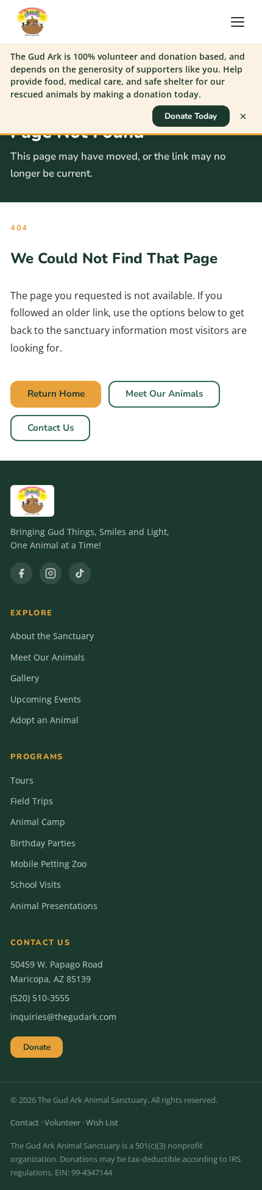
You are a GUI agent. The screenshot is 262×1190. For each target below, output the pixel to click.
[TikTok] (80, 573)
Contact (24, 1122)
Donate (37, 1047)
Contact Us (50, 428)
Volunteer (62, 1122)
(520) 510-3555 (39, 998)
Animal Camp (37, 821)
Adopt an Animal (44, 720)
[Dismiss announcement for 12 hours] (243, 116)
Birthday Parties (43, 843)
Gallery (24, 678)
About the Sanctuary (52, 636)
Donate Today (191, 116)
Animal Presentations (53, 906)
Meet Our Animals (164, 394)
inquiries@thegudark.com (63, 1016)
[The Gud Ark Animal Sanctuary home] (32, 22)
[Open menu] (239, 22)
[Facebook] (21, 573)
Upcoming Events (45, 699)
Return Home (56, 394)
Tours (22, 780)
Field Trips (31, 801)
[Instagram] (51, 573)
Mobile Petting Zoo (48, 863)
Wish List (102, 1122)
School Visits (35, 884)
